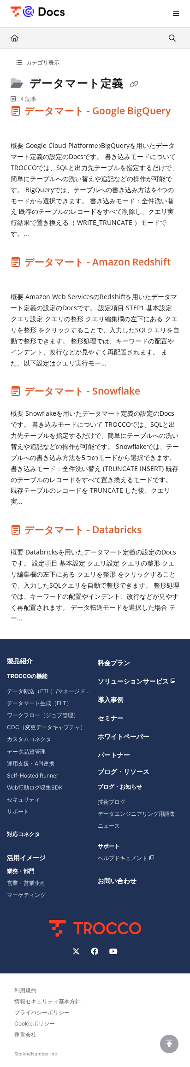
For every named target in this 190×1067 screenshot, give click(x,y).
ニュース (109, 825)
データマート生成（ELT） (39, 703)
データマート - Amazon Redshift (96, 261)
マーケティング (26, 894)
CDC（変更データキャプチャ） (46, 727)
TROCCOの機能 (27, 675)
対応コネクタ (23, 834)
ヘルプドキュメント (123, 858)
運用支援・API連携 (30, 763)
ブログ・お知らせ (120, 786)
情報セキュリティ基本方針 (47, 1001)
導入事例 (111, 699)
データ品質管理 (26, 751)
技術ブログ (111, 801)
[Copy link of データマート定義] (134, 84)
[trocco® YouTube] (113, 951)
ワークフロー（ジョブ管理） (43, 715)
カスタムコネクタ (29, 739)
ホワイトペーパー (123, 736)
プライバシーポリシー (42, 1012)
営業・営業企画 (26, 882)
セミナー (111, 718)
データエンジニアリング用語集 (136, 813)
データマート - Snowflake (82, 390)
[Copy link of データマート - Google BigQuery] (25, 125)
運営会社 (25, 1034)
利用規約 (25, 990)
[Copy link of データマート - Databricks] (158, 532)
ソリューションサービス (133, 681)
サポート (18, 811)
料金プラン (114, 662)
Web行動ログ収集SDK (35, 787)
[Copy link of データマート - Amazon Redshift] (25, 276)
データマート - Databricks (83, 529)
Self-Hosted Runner (32, 775)
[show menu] (175, 13)
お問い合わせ (117, 880)
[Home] (38, 11)
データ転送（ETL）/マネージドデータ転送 (49, 691)
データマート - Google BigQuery (96, 110)
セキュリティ (23, 799)
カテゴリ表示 (42, 62)
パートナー (114, 755)
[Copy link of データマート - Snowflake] (156, 393)
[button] (169, 1044)
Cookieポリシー (34, 1023)
